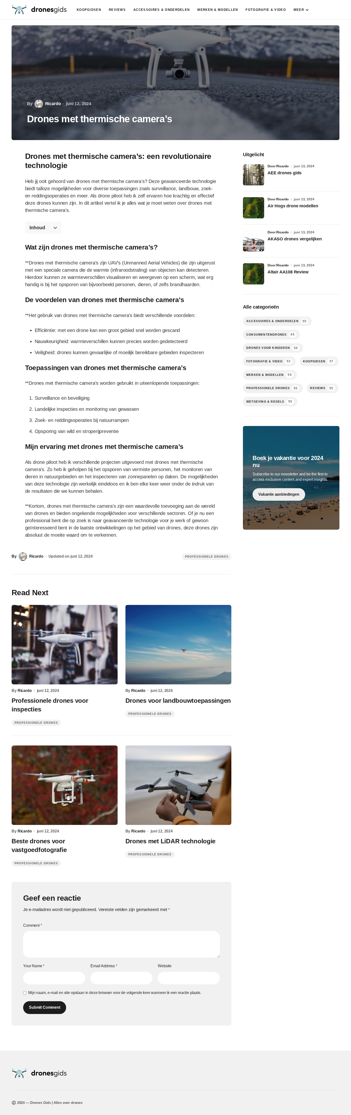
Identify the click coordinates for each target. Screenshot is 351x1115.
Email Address (103, 966)
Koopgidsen (318, 361)
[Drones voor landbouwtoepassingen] (178, 644)
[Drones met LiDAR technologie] (178, 785)
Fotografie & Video (268, 361)
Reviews (321, 388)
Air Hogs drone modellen (293, 205)
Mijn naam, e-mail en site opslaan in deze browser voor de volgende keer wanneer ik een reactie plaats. (114, 993)
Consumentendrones (270, 334)
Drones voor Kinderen (272, 348)
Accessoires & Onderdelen (276, 321)
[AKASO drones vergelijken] (253, 240)
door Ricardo (278, 166)
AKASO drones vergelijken (295, 239)
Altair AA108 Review (288, 272)
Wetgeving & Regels (269, 401)
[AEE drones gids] (253, 174)
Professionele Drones (206, 556)
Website (165, 966)
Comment (32, 925)
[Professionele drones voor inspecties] (65, 644)
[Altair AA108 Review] (253, 273)
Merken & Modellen (269, 375)
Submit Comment (44, 1007)
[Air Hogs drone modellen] (253, 207)
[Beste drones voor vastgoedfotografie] (65, 785)
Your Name (33, 966)
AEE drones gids (285, 172)
